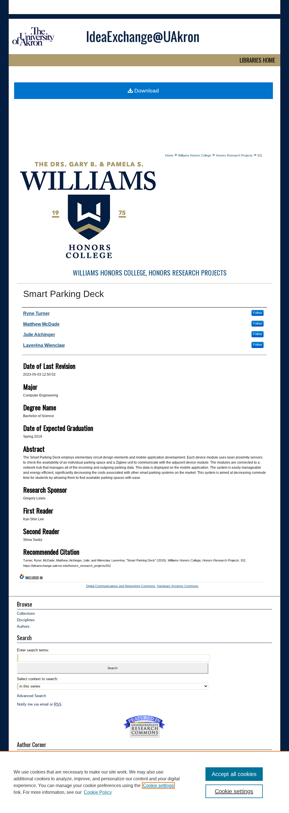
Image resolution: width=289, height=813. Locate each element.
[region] (144, 782)
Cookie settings (158, 785)
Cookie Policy (98, 792)
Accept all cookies (234, 774)
